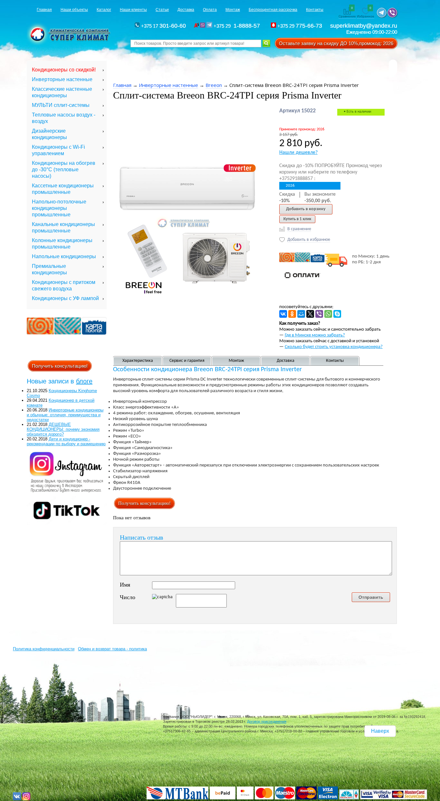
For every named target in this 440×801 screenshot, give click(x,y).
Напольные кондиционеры (64, 256)
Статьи (162, 9)
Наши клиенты (133, 9)
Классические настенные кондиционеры (62, 92)
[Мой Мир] (301, 314)
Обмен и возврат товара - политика (112, 648)
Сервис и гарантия (187, 360)
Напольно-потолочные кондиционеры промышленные (59, 208)
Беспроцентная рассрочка (273, 9)
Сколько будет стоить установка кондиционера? (334, 346)
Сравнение (347, 12)
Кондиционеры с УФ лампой (65, 298)
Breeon (214, 85)
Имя (125, 584)
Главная (44, 9)
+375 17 (163, 26)
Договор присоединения (266, 721)
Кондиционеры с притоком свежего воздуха (63, 285)
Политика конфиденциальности (43, 648)
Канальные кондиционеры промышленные (63, 227)
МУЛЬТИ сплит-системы (61, 105)
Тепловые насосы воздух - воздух (63, 118)
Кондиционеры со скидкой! (64, 69)
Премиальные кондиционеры (49, 269)
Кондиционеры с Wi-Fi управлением (58, 150)
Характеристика (137, 360)
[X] (310, 314)
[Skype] (337, 314)
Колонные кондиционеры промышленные (62, 244)
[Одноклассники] (292, 314)
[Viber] (319, 314)
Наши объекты (74, 9)
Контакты (314, 9)
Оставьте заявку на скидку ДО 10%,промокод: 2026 (336, 43)
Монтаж (232, 9)
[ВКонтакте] (283, 314)
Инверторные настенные (62, 79)
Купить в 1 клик (297, 219)
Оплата (210, 9)
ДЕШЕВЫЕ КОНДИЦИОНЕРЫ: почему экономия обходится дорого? (63, 429)
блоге (84, 381)
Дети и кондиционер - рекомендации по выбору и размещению (66, 441)
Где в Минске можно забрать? (315, 335)
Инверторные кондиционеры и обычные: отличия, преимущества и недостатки (65, 415)
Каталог (104, 9)
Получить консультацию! (60, 366)
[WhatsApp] (328, 314)
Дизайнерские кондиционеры (49, 134)
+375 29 (237, 26)
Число (127, 597)
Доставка (185, 9)
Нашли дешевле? (298, 152)
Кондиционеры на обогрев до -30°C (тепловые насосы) (63, 169)
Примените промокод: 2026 (301, 129)
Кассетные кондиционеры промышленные (63, 189)
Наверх (380, 731)
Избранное (365, 12)
